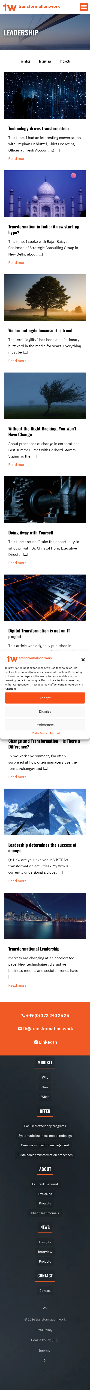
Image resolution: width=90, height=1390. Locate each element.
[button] (83, 659)
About (45, 1169)
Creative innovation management (45, 1145)
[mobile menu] (84, 7)
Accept (45, 698)
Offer (45, 1111)
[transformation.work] (31, 7)
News (45, 1227)
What (45, 1096)
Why (45, 1077)
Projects (65, 61)
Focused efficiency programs (45, 1126)
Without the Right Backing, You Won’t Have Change (42, 431)
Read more (17, 158)
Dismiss (45, 711)
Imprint (55, 733)
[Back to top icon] (45, 1308)
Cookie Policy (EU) (44, 1340)
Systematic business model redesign (45, 1135)
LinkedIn (48, 1042)
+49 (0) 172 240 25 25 (47, 1015)
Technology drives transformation (38, 128)
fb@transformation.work (48, 1028)
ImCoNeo (45, 1193)
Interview (45, 61)
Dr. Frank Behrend (45, 1184)
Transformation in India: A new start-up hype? (43, 229)
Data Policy (40, 733)
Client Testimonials (45, 1213)
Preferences (45, 725)
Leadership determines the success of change (42, 847)
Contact (45, 1275)
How (45, 1087)
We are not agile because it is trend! (41, 330)
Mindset (45, 1062)
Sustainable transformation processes (45, 1155)
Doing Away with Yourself (30, 532)
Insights (25, 61)
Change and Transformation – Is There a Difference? (44, 743)
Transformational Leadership (34, 948)
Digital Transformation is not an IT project (39, 633)
